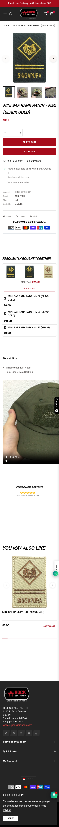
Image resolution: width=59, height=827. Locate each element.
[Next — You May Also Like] (52, 585)
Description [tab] (10, 358)
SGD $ (29, 779)
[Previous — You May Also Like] (6, 585)
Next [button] (53, 58)
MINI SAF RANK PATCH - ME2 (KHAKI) (29, 327)
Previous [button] (5, 58)
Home (6, 25)
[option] (29, 57)
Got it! (11, 818)
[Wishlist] (44, 14)
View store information (18, 182)
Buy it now (29, 151)
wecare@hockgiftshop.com (17, 725)
